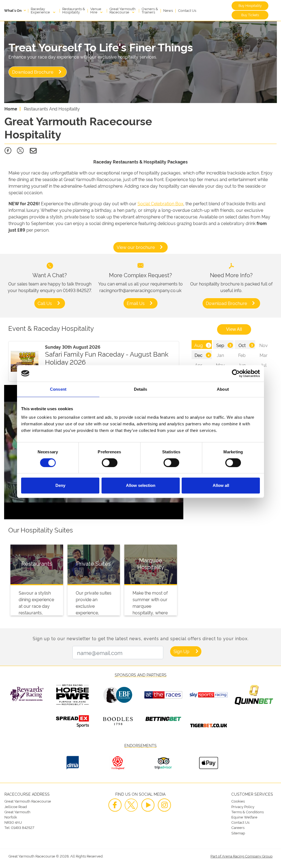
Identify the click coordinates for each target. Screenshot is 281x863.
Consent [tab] (58, 389)
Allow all (221, 485)
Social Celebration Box (160, 203)
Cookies (238, 800)
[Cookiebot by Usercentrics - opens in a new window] (236, 373)
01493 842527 (22, 827)
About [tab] (223, 389)
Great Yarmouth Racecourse (122, 10)
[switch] (109, 462)
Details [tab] (140, 389)
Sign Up (181, 651)
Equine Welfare (244, 816)
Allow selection (140, 485)
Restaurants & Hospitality (73, 10)
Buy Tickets (250, 14)
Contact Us (187, 10)
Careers (238, 827)
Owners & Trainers (150, 10)
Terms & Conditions (247, 811)
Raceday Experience (41, 10)
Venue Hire (95, 10)
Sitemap (238, 832)
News (168, 10)
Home (10, 109)
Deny (60, 485)
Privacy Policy (242, 806)
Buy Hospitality (250, 5)
